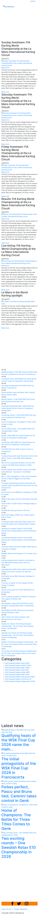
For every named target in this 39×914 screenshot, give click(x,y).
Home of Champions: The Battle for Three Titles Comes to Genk (16, 819)
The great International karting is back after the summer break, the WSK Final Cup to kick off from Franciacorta (19, 485)
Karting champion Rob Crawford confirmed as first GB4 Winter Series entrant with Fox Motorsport (18, 562)
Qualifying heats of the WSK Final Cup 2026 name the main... (18, 742)
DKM (25, 670)
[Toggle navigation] (35, 7)
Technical (26, 679)
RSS (6, 663)
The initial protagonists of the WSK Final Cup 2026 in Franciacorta (18, 768)
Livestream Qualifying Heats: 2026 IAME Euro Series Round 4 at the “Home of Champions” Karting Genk (17, 408)
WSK (25, 668)
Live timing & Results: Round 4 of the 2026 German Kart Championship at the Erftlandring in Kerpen (19, 540)
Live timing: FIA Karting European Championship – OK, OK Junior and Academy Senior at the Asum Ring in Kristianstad (19, 653)
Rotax (25, 672)
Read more (5, 92)
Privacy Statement (20, 909)
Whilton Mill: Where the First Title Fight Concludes (19, 499)
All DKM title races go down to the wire (15, 510)
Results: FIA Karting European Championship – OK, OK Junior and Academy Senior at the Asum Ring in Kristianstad (19, 644)
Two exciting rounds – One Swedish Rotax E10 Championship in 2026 (18, 847)
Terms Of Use (6, 909)
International (28, 677)
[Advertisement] (19, 19)
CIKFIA (26, 665)
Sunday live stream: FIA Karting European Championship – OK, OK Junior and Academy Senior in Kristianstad (17, 626)
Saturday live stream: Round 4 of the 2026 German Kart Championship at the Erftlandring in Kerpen (19, 531)
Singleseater (28, 681)
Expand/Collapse (15, 663)
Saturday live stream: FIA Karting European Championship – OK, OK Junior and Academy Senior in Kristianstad (17, 635)
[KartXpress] (8, 6)
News (25, 663)
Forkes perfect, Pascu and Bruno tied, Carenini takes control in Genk (18, 794)
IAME (25, 674)
